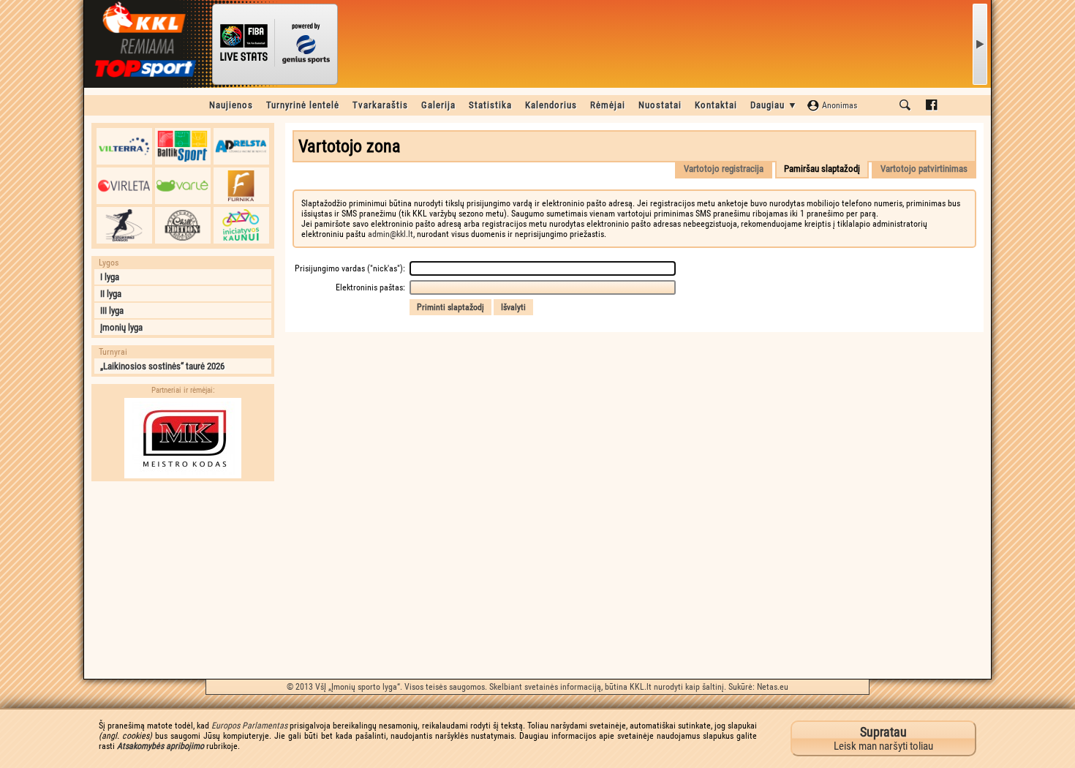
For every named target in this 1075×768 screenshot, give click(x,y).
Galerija (438, 104)
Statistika (490, 104)
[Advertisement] (182, 580)
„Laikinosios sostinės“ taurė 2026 (162, 366)
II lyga (110, 293)
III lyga (112, 310)
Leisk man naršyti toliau (883, 738)
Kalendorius (551, 104)
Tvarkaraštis (380, 104)
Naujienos (231, 104)
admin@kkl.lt (390, 234)
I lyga (109, 276)
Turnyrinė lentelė (302, 104)
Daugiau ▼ (774, 104)
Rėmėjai (607, 104)
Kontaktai (716, 104)
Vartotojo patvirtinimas (924, 168)
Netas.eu (772, 687)
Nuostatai (660, 104)
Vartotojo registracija (723, 168)
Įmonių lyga (121, 327)
